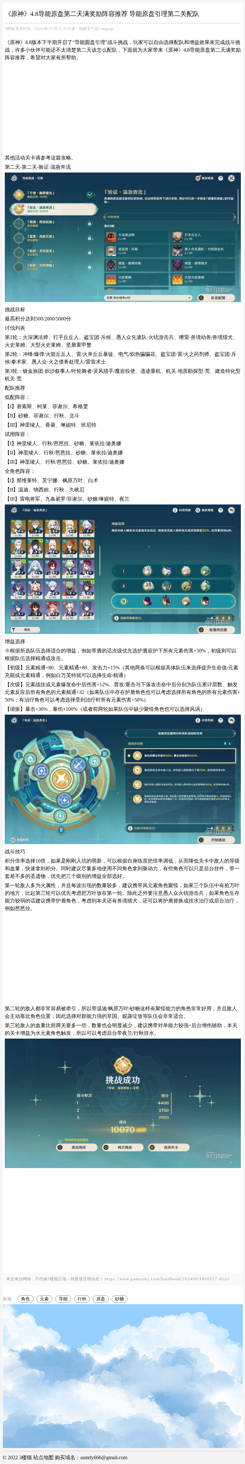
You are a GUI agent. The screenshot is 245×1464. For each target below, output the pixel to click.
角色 (25, 1299)
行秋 (82, 1299)
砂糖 (119, 1299)
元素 (44, 1299)
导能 (63, 1299)
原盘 (100, 1299)
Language (106, 28)
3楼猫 (9, 28)
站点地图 (43, 1457)
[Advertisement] (123, 107)
